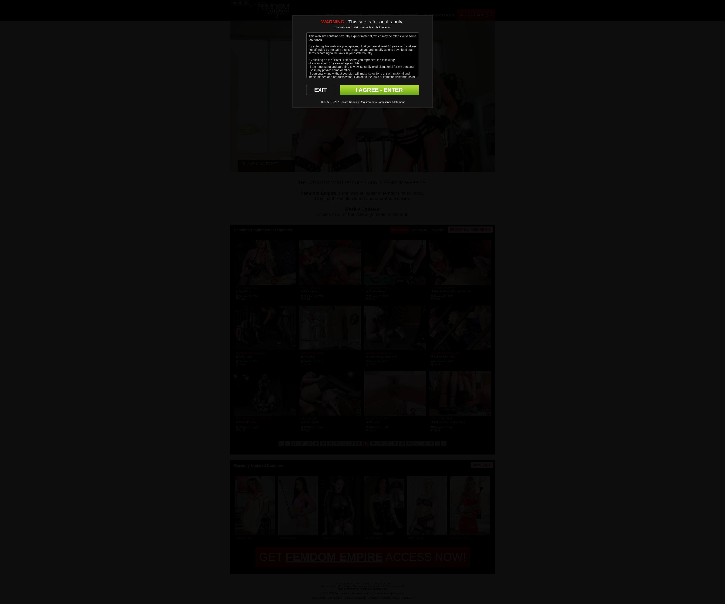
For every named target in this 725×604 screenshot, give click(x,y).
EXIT (320, 90)
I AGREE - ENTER (379, 90)
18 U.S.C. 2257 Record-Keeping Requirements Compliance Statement (363, 101)
